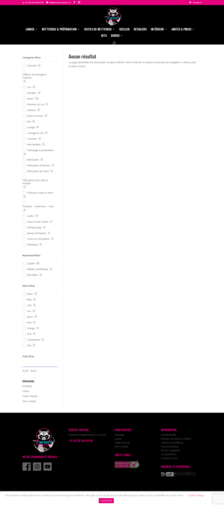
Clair (29, 305)
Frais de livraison (170, 446)
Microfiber (32, 274)
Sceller (124, 29)
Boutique (27, 386)
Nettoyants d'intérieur (38, 165)
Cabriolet (32, 65)
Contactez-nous (169, 458)
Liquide (31, 263)
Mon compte (29, 401)
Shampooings (34, 227)
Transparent (33, 339)
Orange (31, 328)
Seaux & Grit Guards (38, 221)
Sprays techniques (36, 233)
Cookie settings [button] (196, 495)
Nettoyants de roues (38, 171)
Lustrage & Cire (35, 133)
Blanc (30, 293)
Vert (29, 345)
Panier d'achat (122, 442)
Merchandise (34, 144)
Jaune (30, 316)
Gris (29, 311)
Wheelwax (32, 244)
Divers (115, 36)
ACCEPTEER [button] (106, 500)
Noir (29, 322)
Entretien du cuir (35, 104)
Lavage (30, 29)
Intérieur (157, 29)
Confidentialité (168, 434)
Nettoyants (33, 159)
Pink (29, 333)
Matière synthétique (37, 269)
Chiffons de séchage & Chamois (34, 76)
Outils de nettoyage (98, 29)
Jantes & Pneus (181, 29)
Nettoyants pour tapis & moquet (35, 182)
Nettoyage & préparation (59, 29)
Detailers (140, 29)
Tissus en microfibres (38, 238)
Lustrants (32, 138)
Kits (104, 36)
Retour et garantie (170, 450)
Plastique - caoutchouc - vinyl (37, 206)
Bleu (29, 299)
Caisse (25, 391)
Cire (29, 87)
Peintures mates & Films (40, 192)
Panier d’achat (29, 396)
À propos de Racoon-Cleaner (176, 438)
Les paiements (168, 454)
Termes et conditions (172, 442)
